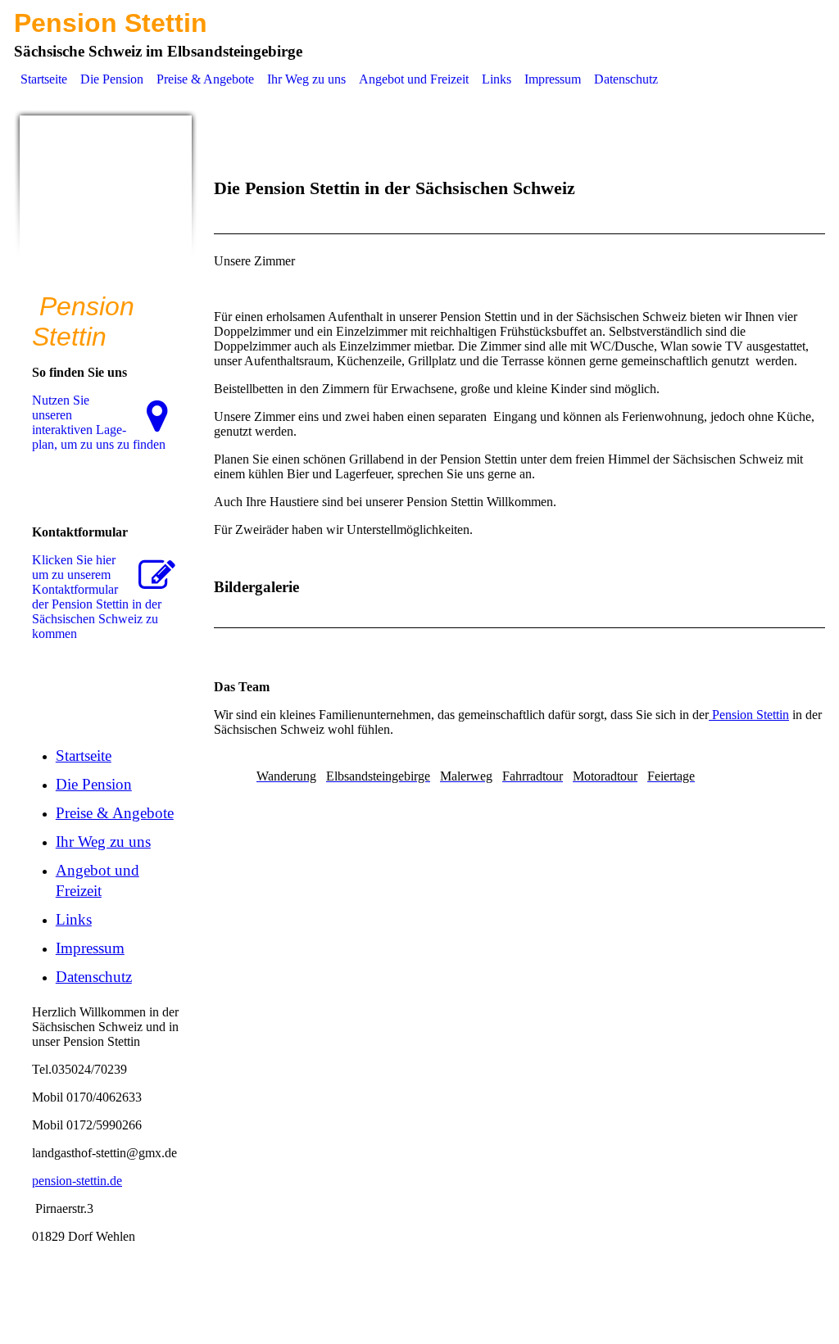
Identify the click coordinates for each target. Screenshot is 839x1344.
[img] (105, 201)
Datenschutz (626, 79)
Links (496, 79)
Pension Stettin (749, 715)
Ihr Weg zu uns (306, 79)
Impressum (552, 79)
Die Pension (111, 79)
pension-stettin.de (77, 1181)
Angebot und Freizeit (414, 79)
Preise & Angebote (205, 79)
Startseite (43, 79)
